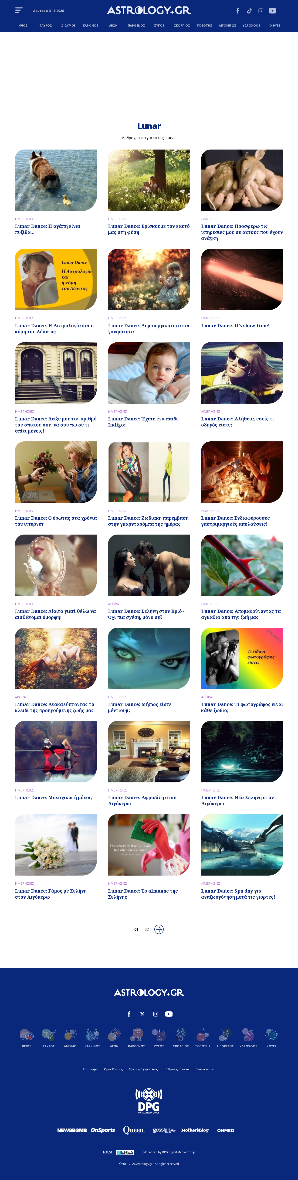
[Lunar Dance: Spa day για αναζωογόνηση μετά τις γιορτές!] (242, 845)
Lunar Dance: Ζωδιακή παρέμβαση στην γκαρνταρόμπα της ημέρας (148, 521)
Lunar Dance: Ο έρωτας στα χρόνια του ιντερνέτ (56, 521)
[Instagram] (261, 11)
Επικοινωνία (205, 1069)
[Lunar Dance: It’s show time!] (242, 279)
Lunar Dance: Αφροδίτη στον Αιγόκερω (142, 800)
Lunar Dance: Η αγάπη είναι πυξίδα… (47, 229)
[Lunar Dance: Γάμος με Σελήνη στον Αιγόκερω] (56, 845)
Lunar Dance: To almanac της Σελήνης (143, 894)
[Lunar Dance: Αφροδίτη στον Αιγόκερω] (149, 751)
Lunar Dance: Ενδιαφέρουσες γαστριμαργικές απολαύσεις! (235, 521)
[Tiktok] (249, 11)
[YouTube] (272, 11)
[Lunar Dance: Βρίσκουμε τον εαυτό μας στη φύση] (149, 180)
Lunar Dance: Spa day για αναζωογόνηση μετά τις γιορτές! (238, 894)
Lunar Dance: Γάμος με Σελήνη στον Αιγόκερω (51, 894)
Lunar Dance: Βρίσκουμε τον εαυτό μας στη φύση (149, 229)
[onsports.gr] (103, 1130)
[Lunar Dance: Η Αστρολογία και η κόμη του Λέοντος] (56, 279)
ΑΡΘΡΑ (113, 604)
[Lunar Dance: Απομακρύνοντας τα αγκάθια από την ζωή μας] (242, 565)
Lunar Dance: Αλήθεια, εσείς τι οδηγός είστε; (237, 422)
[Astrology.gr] (149, 11)
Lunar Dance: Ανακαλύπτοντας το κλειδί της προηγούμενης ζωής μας (54, 707)
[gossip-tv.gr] (164, 1130)
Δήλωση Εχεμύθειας (143, 1069)
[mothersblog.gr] (195, 1130)
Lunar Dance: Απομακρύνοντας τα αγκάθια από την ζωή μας (241, 614)
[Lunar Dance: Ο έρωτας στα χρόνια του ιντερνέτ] (56, 472)
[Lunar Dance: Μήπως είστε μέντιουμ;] (149, 658)
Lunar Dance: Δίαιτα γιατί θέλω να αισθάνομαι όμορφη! (55, 614)
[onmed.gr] (226, 1130)
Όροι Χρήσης (113, 1069)
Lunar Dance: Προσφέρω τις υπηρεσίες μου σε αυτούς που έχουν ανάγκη (242, 232)
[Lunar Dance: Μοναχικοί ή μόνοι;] (56, 751)
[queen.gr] (134, 1130)
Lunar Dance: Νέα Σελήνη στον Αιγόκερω (237, 800)
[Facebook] (238, 11)
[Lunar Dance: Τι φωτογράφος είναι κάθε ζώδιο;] (242, 658)
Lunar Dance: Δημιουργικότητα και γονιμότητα (149, 328)
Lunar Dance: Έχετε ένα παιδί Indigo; (143, 422)
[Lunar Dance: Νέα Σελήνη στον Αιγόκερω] (242, 751)
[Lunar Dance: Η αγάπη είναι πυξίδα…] (56, 180)
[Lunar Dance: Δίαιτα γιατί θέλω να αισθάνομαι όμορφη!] (56, 565)
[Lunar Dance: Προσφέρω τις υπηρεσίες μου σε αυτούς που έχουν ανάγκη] (242, 180)
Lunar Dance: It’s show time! (235, 325)
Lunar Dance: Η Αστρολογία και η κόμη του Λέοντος (54, 328)
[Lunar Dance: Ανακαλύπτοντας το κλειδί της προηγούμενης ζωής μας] (56, 658)
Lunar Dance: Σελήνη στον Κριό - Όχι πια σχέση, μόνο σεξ (146, 614)
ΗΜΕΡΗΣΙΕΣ (24, 219)
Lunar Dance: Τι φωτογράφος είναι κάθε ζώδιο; (242, 707)
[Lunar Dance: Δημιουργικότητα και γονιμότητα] (149, 279)
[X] (142, 1014)
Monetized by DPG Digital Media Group (169, 1152)
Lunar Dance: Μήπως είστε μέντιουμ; (140, 707)
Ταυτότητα (90, 1069)
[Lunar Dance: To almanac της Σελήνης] (149, 845)
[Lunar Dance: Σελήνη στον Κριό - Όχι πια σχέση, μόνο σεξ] (149, 565)
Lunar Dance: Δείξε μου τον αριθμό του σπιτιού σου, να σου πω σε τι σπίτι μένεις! (56, 425)
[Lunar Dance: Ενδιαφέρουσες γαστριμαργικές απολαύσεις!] (242, 472)
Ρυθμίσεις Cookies (177, 1069)
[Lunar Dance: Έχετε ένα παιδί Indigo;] (149, 373)
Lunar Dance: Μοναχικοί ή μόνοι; (53, 797)
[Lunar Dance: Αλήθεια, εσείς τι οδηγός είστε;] (242, 373)
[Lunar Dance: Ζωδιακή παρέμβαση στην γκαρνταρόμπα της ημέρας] (149, 472)
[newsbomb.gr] (72, 1130)
